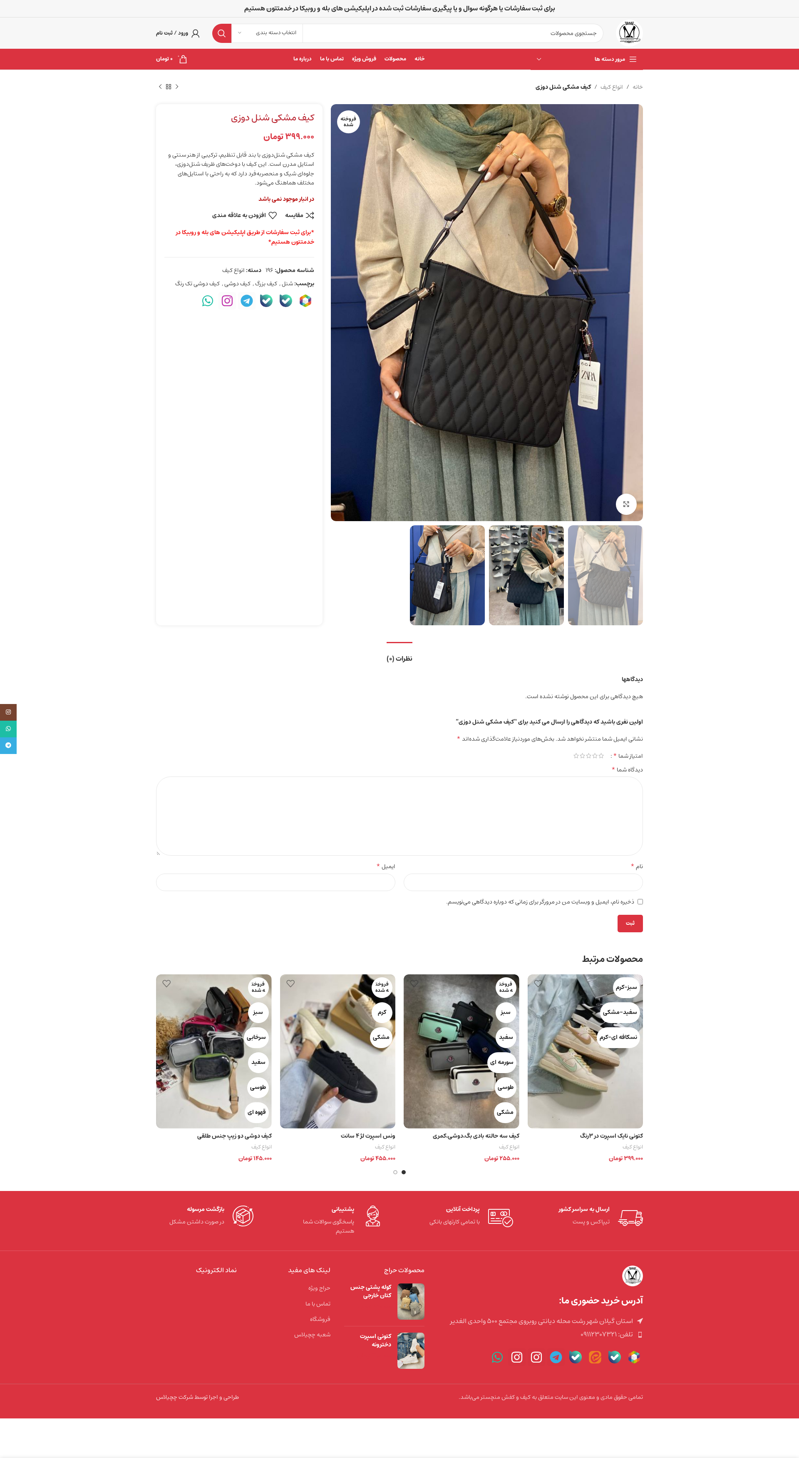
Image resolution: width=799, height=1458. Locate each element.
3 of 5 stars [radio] (589, 756)
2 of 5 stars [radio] (595, 756)
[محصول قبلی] (177, 87)
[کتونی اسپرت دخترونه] (410, 1351)
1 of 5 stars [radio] (601, 756)
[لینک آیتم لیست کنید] (540, 1334)
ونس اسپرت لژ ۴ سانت (368, 1136)
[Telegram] (247, 301)
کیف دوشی (237, 284)
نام (636, 866)
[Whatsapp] (207, 301)
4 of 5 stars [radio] (582, 756)
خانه (638, 87)
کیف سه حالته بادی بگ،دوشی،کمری (476, 1136)
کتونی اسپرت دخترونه (375, 1341)
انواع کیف (611, 87)
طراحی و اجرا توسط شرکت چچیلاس (197, 1397)
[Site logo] (629, 33)
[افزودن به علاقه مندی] (538, 983)
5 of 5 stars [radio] (576, 756)
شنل (287, 284)
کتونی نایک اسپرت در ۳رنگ (611, 1136)
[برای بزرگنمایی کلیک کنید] (626, 504)
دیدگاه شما (627, 769)
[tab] (399, 654)
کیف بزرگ (266, 284)
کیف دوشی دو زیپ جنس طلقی (234, 1136)
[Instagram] (227, 301)
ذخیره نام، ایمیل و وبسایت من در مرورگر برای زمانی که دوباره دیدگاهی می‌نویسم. (540, 902)
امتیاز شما (628, 755)
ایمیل (385, 866)
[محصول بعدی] (160, 87)
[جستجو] (221, 33)
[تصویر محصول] (585, 1051)
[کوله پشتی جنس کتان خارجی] (410, 1301)
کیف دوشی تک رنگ (197, 284)
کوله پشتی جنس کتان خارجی (370, 1291)
